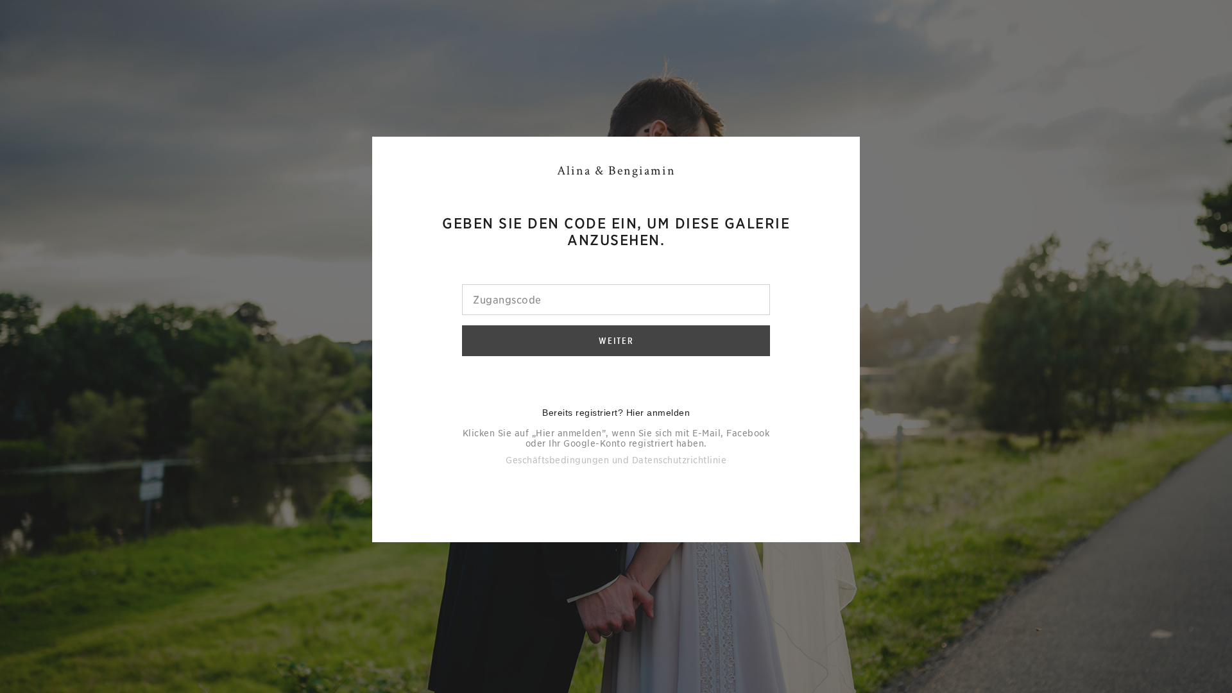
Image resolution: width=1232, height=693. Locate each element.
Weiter (616, 341)
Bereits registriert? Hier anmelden (616, 412)
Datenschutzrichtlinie (679, 460)
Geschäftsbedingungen (557, 460)
